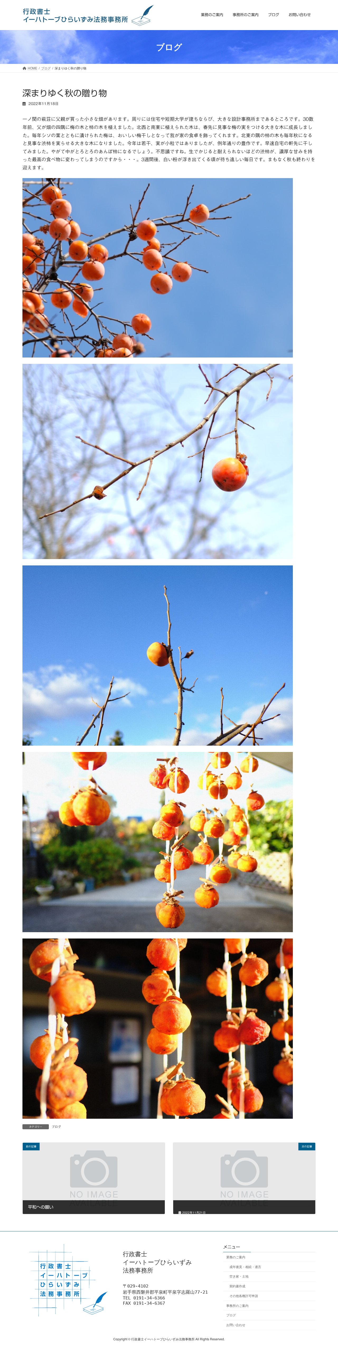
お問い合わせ (235, 1324)
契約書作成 (237, 1286)
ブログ (56, 1126)
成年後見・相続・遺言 (245, 1266)
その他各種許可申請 (243, 1295)
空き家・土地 (238, 1276)
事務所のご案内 (237, 1305)
